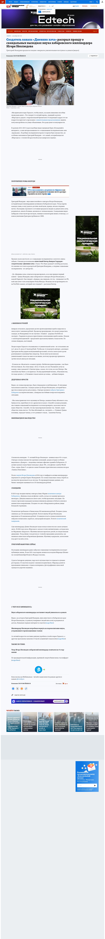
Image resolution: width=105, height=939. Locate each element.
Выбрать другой (46, 11)
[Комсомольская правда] (15, 6)
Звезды (66, 2)
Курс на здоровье (33, 31)
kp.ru (66, 683)
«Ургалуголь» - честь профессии (47, 31)
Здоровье (73, 2)
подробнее (49, 623)
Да (39, 11)
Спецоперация (25, 2)
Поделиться (94, 55)
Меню (2, 2)
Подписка (93, 6)
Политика (34, 2)
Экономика (52, 2)
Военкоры (68, 31)
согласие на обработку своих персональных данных (85, 789)
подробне (61, 639)
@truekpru (20, 679)
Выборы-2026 (17, 31)
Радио (77, 6)
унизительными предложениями (48, 120)
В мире (60, 2)
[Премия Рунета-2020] (30, 6)
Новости (24, 31)
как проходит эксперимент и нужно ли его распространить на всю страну (47, 192)
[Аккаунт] (102, 2)
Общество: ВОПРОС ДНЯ (20, 695)
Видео (16, 2)
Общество (43, 2)
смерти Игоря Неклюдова (25, 475)
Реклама (84, 6)
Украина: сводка (77, 31)
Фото (10, 2)
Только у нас (61, 31)
